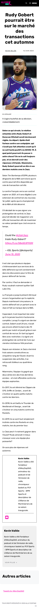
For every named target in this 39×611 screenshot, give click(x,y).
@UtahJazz (22, 235)
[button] (26, 3)
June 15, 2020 (12, 254)
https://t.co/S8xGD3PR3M (19, 243)
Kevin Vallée (10, 51)
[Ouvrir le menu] (35, 606)
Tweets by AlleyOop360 (13, 591)
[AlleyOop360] (6, 3)
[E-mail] (6, 518)
